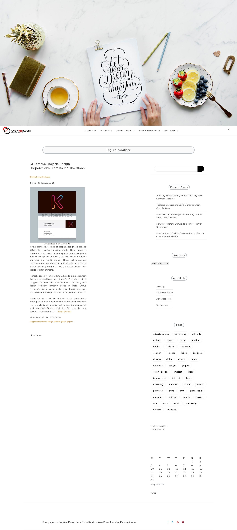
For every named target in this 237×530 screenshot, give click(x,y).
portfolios (158, 390)
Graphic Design (124, 130)
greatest (178, 371)
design (50, 322)
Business (104, 130)
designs (157, 359)
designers (197, 352)
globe (63, 322)
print (182, 390)
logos (188, 378)
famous (57, 322)
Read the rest (64, 311)
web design (191, 403)
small (165, 403)
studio (177, 403)
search (186, 397)
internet (176, 378)
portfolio (200, 384)
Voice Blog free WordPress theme (99, 522)
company (157, 352)
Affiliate (89, 130)
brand (183, 340)
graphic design (160, 371)
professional (196, 390)
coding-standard (159, 426)
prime (171, 390)
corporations (41, 322)
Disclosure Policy (164, 292)
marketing (158, 384)
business (170, 346)
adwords (196, 333)
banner (170, 340)
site (155, 403)
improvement (159, 378)
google (172, 365)
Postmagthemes (128, 522)
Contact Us (162, 305)
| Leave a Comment (53, 317)
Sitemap (160, 286)
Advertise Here (163, 298)
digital (169, 359)
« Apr (153, 492)
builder (156, 346)
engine (194, 359)
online (188, 384)
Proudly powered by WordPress (58, 522)
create (172, 352)
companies (185, 346)
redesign (173, 397)
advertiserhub (157, 429)
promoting (158, 397)
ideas (190, 371)
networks (174, 384)
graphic (70, 322)
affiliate (157, 340)
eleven (181, 359)
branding (195, 340)
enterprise (158, 365)
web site (171, 409)
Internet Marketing (148, 130)
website (157, 409)
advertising (180, 333)
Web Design (169, 130)
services (200, 397)
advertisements (161, 333)
